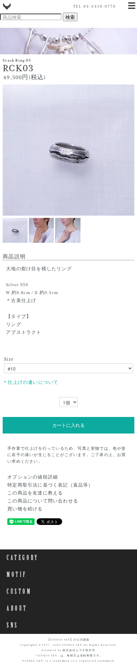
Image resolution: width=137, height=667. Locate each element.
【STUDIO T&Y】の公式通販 (68, 640)
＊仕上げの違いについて (30, 382)
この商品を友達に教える (35, 493)
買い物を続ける (25, 509)
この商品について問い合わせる (42, 501)
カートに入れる (68, 425)
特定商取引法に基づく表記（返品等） (50, 485)
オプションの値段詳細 (32, 477)
